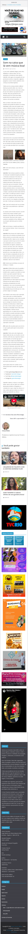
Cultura (5, 59)
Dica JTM (5, 913)
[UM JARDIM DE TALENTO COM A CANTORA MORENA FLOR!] (14, 452)
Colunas (4, 905)
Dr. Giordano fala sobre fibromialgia (13, 415)
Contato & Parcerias (7, 917)
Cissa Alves (13, 68)
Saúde (3, 889)
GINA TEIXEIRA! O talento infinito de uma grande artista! (13, 494)
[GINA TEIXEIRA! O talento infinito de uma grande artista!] (14, 478)
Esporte (4, 895)
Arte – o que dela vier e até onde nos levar (14, 907)
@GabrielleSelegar (16, 376)
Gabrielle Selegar (16, 374)
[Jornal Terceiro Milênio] (3, 37)
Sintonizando (6, 910)
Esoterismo (4, 902)
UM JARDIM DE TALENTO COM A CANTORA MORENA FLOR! (13, 468)
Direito (3, 899)
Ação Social (4, 892)
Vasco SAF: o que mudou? (17, 418)
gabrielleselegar (16, 378)
